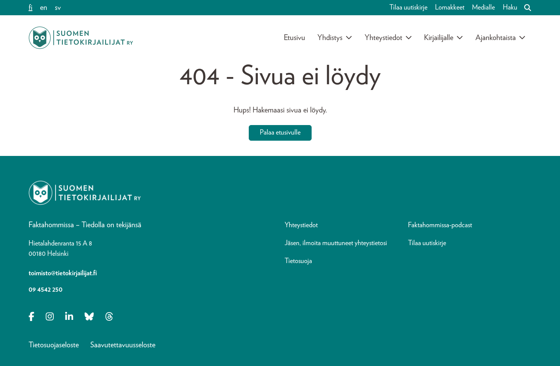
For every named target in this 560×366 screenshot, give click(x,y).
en (43, 7)
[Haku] (524, 7)
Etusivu (294, 38)
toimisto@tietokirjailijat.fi (63, 273)
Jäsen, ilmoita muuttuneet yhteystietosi (336, 243)
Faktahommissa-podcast (440, 225)
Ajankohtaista (495, 38)
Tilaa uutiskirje (408, 7)
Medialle (483, 7)
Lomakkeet (449, 7)
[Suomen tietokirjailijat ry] (81, 37)
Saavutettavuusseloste (122, 345)
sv (58, 7)
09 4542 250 (45, 289)
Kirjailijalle (438, 38)
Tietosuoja (298, 261)
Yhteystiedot (383, 38)
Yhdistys (329, 38)
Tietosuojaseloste (54, 345)
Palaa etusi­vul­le (280, 132)
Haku (510, 7)
